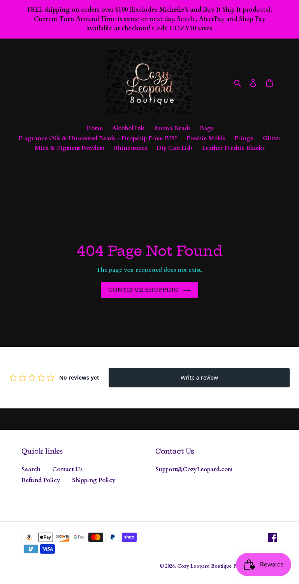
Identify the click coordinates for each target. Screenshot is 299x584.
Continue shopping (143, 290)
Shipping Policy (94, 480)
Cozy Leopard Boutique (204, 566)
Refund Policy (40, 480)
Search (30, 469)
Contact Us (67, 469)
